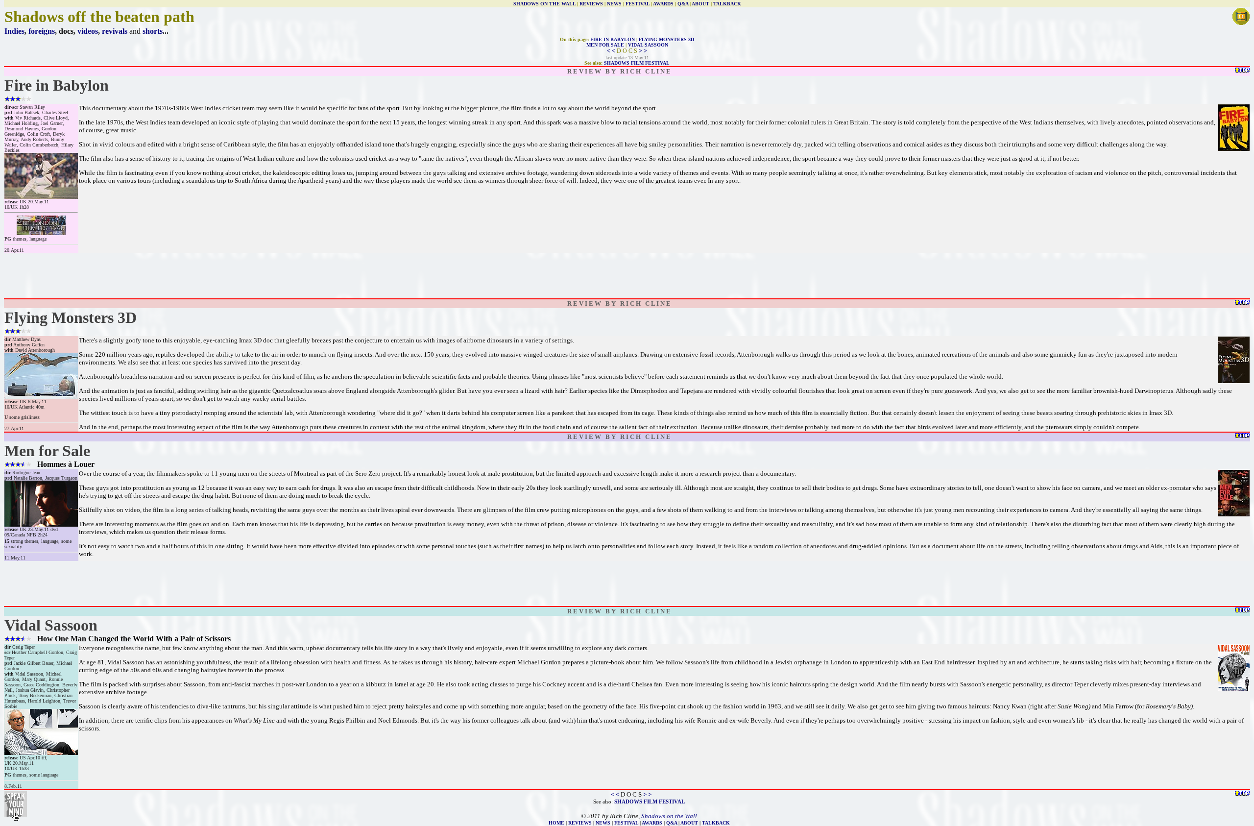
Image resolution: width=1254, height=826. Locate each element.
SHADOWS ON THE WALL (544, 3)
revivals (114, 31)
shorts (153, 31)
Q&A (682, 3)
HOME (556, 823)
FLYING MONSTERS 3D (666, 39)
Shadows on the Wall (669, 816)
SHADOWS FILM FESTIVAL (637, 63)
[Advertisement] (627, 276)
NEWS (614, 3)
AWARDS (663, 3)
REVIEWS (591, 3)
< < (611, 51)
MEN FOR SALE (605, 45)
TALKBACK (727, 3)
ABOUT (700, 3)
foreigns (41, 31)
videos (87, 31)
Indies (14, 31)
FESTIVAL (638, 3)
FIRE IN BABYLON (612, 39)
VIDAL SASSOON (648, 45)
